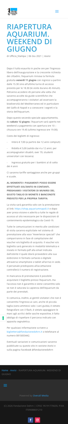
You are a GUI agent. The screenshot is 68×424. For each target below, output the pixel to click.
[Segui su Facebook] (30, 420)
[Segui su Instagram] (37, 420)
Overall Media (41, 395)
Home (5, 370)
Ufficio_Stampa (18, 56)
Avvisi (47, 56)
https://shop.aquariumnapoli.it (32, 208)
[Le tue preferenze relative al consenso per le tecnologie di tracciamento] (3, 318)
